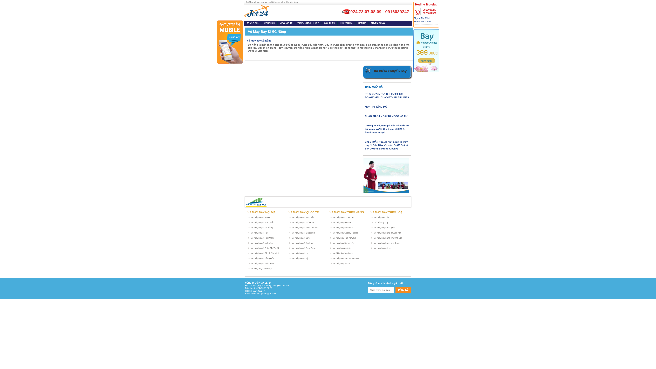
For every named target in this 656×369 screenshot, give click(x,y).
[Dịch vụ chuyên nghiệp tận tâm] (256, 11)
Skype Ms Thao (422, 21)
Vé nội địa (269, 23)
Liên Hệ (362, 23)
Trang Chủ (253, 23)
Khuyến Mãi (346, 23)
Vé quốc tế (286, 23)
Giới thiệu (329, 23)
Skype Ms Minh (422, 18)
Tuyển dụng (378, 23)
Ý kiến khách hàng (308, 23)
